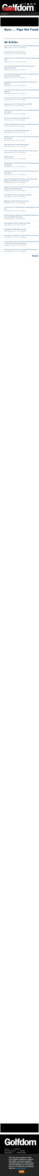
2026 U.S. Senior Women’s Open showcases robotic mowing (20, 150)
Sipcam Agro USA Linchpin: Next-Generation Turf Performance (21, 249)
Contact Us (17, 1149)
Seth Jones (7, 105)
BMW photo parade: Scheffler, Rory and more (16, 201)
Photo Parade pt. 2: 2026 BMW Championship (16, 130)
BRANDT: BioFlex (9, 157)
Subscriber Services (9, 1151)
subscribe (8, 9)
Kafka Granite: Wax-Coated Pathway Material (16, 144)
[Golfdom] (20, 1146)
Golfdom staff (7, 47)
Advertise (22, 1151)
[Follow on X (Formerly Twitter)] (22, 4)
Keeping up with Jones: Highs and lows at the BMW (18, 104)
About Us (7, 1149)
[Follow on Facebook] (25, 4)
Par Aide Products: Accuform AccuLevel (14, 52)
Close (21, 1171)
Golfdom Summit (21, 1152)
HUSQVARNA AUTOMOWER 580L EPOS (15, 229)
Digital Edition (8, 1152)
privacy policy (20, 1168)
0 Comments (23, 47)
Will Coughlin (7, 113)
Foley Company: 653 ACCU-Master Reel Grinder (17, 223)
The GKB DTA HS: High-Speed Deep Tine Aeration (18, 195)
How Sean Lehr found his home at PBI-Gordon (16, 118)
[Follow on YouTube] (27, 4)
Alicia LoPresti (7, 53)
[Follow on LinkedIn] (31, 4)
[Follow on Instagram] (34, 4)
